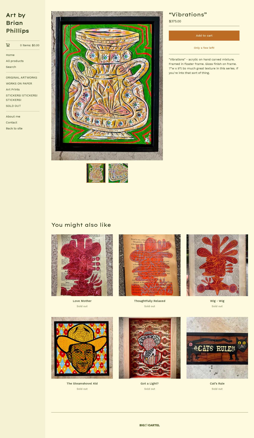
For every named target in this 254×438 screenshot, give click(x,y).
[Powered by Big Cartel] (150, 425)
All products (15, 61)
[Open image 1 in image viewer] (107, 85)
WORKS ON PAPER (19, 83)
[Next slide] (158, 85)
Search (11, 67)
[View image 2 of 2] (118, 173)
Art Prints (13, 89)
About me (13, 116)
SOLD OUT (13, 106)
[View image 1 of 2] (96, 173)
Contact (11, 122)
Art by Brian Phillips (17, 23)
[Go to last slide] (57, 85)
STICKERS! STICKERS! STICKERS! (21, 98)
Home (10, 55)
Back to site (14, 128)
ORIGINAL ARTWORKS (21, 77)
